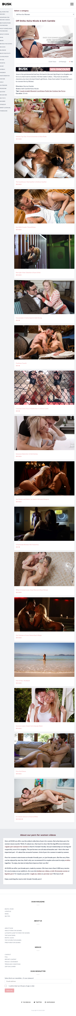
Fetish (2, 59)
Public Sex (48, 91)
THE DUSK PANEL (10, 935)
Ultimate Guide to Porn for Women (17, 933)
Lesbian (2, 69)
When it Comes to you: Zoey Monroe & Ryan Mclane (32, 590)
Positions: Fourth (21, 363)
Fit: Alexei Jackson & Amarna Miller (27, 816)
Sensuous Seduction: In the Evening (27, 454)
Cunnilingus (4, 56)
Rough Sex (3, 95)
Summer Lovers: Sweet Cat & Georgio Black (29, 726)
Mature (2, 79)
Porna (63, 91)
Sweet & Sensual (5, 107)
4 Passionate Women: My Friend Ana (27, 544)
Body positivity (5, 53)
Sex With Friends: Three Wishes (26, 227)
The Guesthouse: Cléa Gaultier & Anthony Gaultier (31, 182)
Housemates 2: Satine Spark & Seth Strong (29, 318)
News (7, 914)
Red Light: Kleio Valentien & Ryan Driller (28, 272)
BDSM (1, 40)
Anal (1, 37)
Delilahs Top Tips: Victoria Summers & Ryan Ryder (31, 136)
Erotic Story (9, 909)
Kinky (2, 66)
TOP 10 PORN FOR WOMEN (13, 940)
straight (27, 91)
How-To (2, 63)
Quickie (2, 91)
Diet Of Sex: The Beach (23, 680)
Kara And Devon (21, 771)
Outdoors (3, 85)
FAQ (6, 957)
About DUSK (9, 928)
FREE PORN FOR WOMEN (12, 942)
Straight (3, 104)
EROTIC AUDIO (9, 937)
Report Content (10, 959)
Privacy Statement (11, 961)
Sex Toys (2, 98)
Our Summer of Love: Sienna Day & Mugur (29, 635)
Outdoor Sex (56, 91)
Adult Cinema (4, 34)
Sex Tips (7, 916)
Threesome (3, 111)
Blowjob (3, 50)
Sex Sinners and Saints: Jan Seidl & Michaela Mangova (32, 499)
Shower (2, 101)
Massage (3, 72)
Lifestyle (8, 911)
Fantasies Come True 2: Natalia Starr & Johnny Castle (32, 408)
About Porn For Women (13, 930)
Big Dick (2, 47)
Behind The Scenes (6, 43)
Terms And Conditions (12, 964)
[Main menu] (71, 4)
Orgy (2, 82)
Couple (22, 91)
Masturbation (5, 75)
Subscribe (9, 990)
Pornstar (3, 88)
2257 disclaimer (10, 966)
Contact (8, 954)
